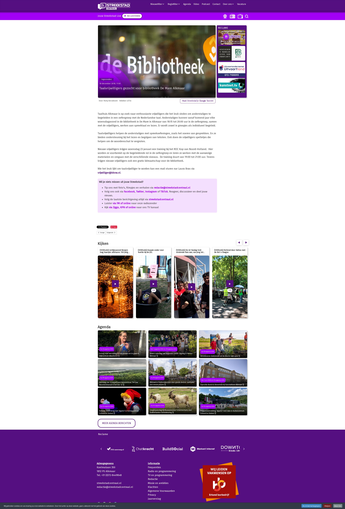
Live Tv (240, 16)
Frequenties (154, 467)
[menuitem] (158, 4)
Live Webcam (224, 16)
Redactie (153, 479)
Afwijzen (327, 506)
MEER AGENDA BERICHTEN (116, 423)
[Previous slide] (101, 449)
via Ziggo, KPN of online (122, 207)
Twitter (140, 191)
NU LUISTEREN (232, 16)
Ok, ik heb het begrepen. (311, 506)
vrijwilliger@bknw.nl (109, 172)
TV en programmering (160, 475)
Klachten (153, 487)
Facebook (129, 191)
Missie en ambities (158, 483)
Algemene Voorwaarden (161, 490)
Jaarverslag (154, 498)
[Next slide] (244, 449)
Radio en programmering (162, 471)
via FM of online (122, 203)
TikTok (164, 191)
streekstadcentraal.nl (161, 199)
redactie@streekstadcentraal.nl (172, 187)
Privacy (152, 494)
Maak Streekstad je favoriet (197, 101)
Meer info (337, 506)
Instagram (151, 191)
